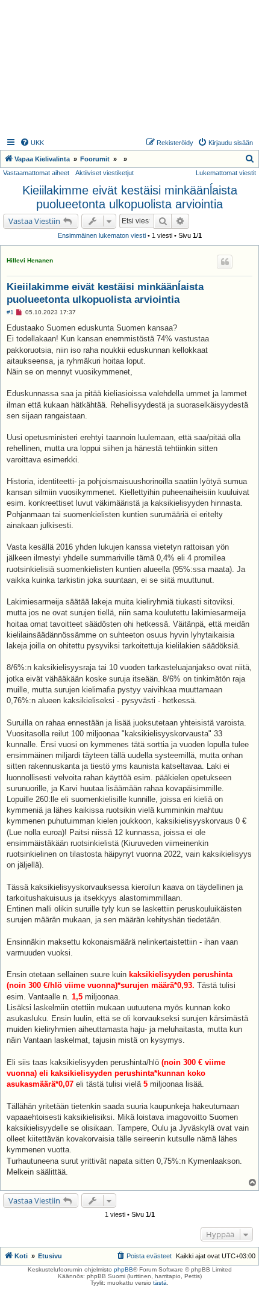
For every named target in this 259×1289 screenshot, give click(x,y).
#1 (10, 312)
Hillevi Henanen (30, 260)
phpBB (123, 1269)
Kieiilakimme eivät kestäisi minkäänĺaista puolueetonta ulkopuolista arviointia (129, 197)
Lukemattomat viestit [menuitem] (226, 172)
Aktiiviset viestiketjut (104, 172)
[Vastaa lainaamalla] (224, 262)
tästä (160, 1282)
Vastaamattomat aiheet (36, 172)
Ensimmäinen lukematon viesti (102, 235)
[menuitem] (32, 142)
